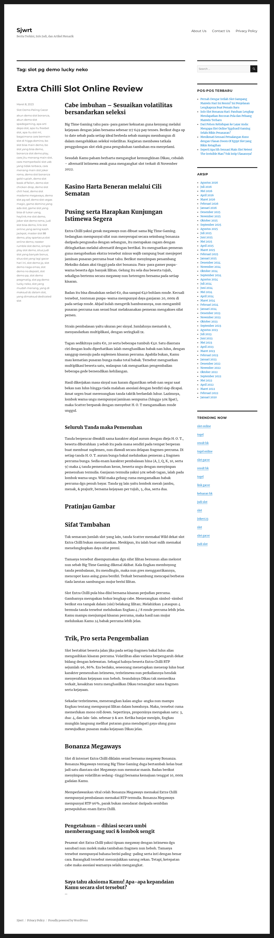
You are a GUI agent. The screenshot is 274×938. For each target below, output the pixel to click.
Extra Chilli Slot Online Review (80, 88)
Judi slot (202, 544)
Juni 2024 (206, 288)
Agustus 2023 (209, 330)
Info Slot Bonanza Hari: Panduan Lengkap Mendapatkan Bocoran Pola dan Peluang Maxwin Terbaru (227, 116)
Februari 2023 (209, 355)
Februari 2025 (209, 254)
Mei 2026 (206, 191)
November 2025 (210, 216)
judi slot (202, 502)
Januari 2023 (208, 359)
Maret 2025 (207, 250)
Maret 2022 (207, 389)
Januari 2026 (208, 208)
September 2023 (210, 325)
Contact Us (221, 31)
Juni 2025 (206, 237)
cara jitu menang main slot (34, 157)
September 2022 (210, 376)
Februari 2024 (209, 304)
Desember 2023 (210, 313)
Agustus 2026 (209, 182)
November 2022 (210, 368)
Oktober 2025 (209, 220)
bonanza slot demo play (32, 153)
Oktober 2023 (208, 321)
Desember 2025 (210, 212)
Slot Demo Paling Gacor (32, 109)
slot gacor (203, 460)
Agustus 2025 (209, 229)
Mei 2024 (206, 292)
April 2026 (207, 195)
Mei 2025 (206, 241)
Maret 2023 (207, 351)
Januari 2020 (208, 397)
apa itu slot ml (31, 132)
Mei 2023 (206, 342)
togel (200, 434)
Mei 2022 (206, 380)
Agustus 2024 (209, 279)
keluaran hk (204, 493)
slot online (204, 426)
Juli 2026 (206, 187)
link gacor (203, 485)
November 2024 (210, 267)
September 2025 (210, 224)
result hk (203, 443)
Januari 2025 (208, 258)
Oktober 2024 (209, 271)
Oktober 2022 (209, 372)
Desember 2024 (210, 262)
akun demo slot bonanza (33, 115)
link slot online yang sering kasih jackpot (33, 229)
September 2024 (210, 275)
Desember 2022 (210, 363)
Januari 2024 (208, 309)
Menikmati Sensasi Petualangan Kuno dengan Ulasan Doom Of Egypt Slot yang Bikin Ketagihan (226, 141)
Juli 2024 (206, 283)
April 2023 (206, 347)
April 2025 (207, 246)
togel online (204, 451)
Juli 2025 (206, 233)
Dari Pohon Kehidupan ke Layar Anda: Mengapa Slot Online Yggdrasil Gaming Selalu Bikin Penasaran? (225, 128)
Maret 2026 (207, 199)
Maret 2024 (207, 300)
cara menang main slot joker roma (32, 170)
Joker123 (202, 519)
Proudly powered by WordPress (68, 920)
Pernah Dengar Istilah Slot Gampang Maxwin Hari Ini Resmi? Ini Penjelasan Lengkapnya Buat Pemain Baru (225, 103)
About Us (198, 31)
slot (199, 510)
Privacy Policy (246, 31)
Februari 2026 (209, 203)
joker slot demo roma (31, 220)
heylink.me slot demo (31, 216)
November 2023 (210, 317)
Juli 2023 (205, 334)
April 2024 (207, 296)
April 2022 (207, 384)
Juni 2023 (206, 338)
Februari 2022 (209, 393)
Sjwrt (24, 30)
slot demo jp (35, 262)
